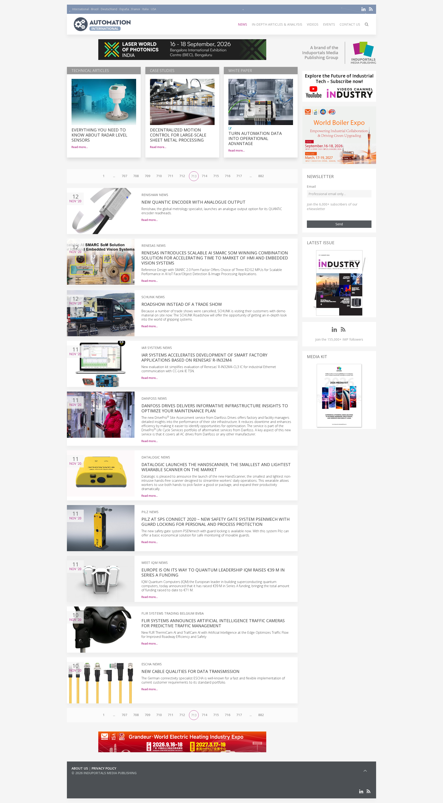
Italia (145, 9)
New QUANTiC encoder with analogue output (193, 202)
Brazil (95, 9)
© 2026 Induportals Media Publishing (104, 773)
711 (170, 176)
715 (216, 176)
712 (182, 176)
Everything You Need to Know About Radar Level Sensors (99, 135)
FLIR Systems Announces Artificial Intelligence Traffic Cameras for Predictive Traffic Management (213, 623)
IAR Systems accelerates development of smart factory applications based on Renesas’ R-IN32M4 (204, 357)
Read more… (80, 147)
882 (261, 176)
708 (136, 176)
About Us (80, 768)
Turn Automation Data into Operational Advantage (255, 138)
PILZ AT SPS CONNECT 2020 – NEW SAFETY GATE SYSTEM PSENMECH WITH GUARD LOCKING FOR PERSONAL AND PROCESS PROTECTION (215, 521)
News (242, 24)
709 (147, 176)
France (135, 9)
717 (239, 176)
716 (227, 176)
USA (153, 9)
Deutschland (109, 9)
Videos (312, 24)
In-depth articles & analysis (277, 24)
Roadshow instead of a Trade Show (181, 304)
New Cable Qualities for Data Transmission (190, 671)
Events (329, 24)
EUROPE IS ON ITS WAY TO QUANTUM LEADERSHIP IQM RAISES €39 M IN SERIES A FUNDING (213, 572)
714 (204, 176)
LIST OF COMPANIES (87, 777)
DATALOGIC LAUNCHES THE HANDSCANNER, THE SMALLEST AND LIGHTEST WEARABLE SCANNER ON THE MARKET (216, 467)
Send (339, 224)
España (124, 9)
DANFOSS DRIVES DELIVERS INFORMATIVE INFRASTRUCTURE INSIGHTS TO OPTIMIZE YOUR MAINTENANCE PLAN (214, 408)
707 (124, 176)
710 (159, 176)
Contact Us (350, 24)
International (80, 9)
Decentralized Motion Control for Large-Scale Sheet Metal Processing (178, 135)
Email (311, 186)
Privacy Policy (104, 768)
